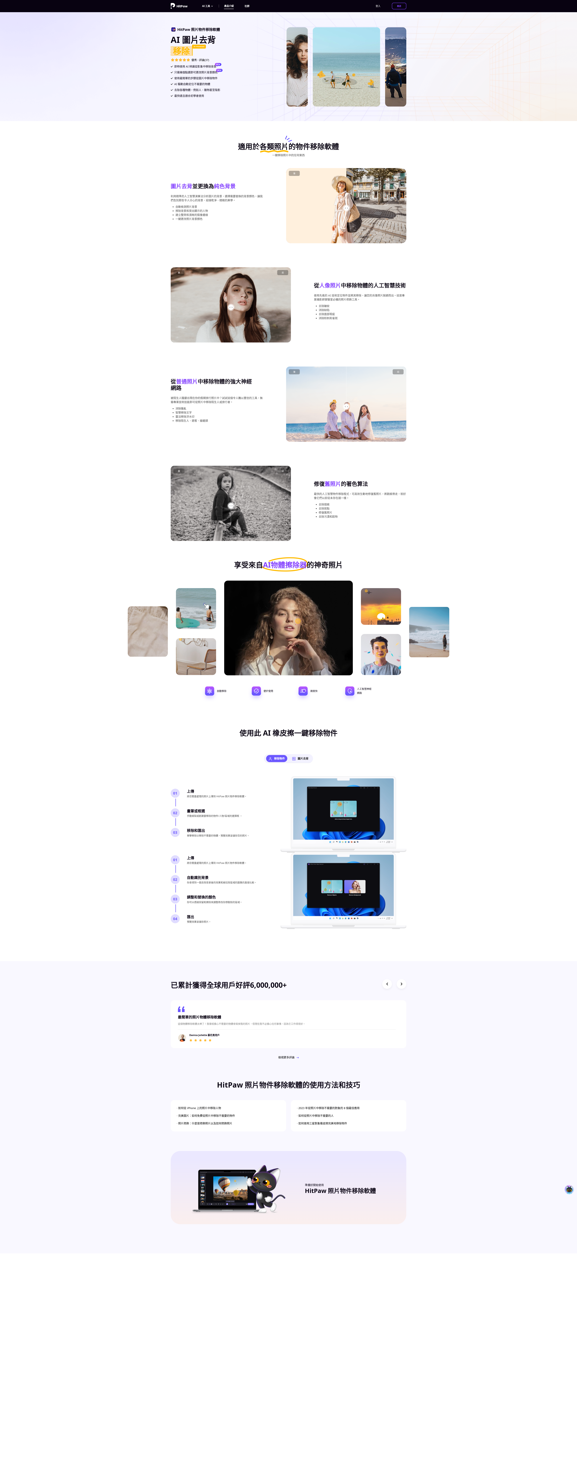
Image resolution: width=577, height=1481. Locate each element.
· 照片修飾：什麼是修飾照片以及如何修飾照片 (204, 1123)
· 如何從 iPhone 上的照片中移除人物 (199, 1108)
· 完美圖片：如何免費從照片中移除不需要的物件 (206, 1115)
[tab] (276, 758)
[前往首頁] (179, 6)
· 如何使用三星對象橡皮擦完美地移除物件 (322, 1123)
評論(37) (204, 60)
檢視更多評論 (286, 1057)
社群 (247, 6)
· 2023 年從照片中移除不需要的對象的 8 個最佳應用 (328, 1108)
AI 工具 (206, 6)
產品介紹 (229, 6)
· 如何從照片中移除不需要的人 (315, 1115)
